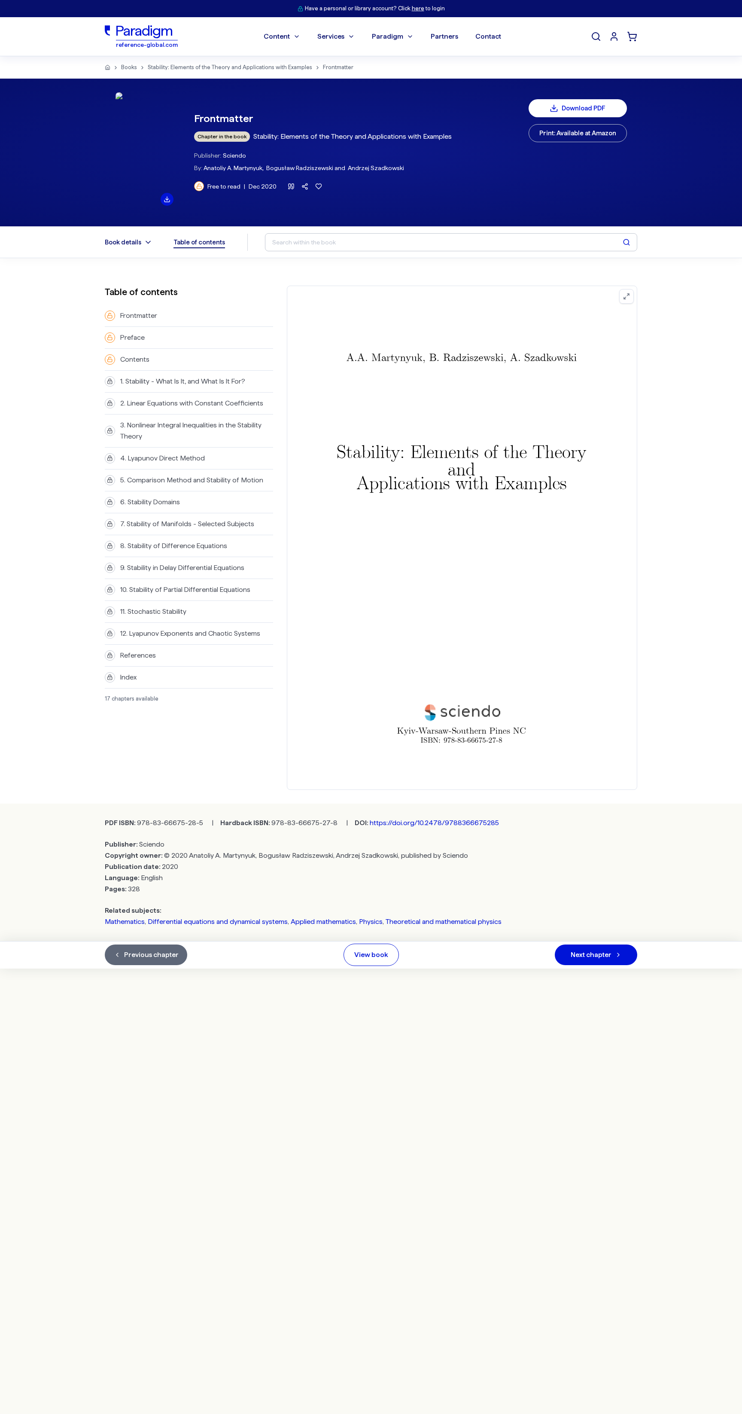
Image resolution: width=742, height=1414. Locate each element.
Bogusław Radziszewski (299, 168)
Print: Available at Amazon (577, 133)
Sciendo (234, 155)
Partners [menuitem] (444, 36)
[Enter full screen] (626, 296)
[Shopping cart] (632, 36)
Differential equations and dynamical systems (218, 921)
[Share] (305, 186)
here (418, 8)
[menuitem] (614, 36)
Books (129, 67)
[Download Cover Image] (167, 199)
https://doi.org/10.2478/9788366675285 (434, 823)
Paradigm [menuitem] (387, 36)
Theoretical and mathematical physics (444, 921)
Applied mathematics (323, 921)
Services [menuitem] (330, 36)
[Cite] (291, 186)
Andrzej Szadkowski (376, 168)
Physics (371, 921)
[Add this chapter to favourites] (319, 186)
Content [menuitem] (277, 36)
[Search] (596, 36)
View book (371, 955)
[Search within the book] (626, 242)
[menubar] (382, 36)
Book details (123, 242)
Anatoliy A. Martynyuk (233, 168)
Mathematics (125, 921)
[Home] (107, 67)
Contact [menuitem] (488, 36)
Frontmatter (338, 67)
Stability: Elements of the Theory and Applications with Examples (230, 67)
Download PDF (583, 108)
